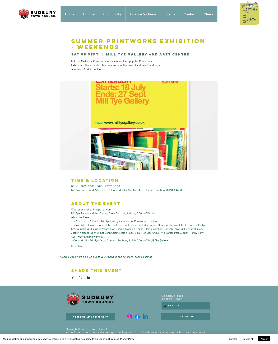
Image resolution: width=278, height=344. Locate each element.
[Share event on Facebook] (72, 277)
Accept (264, 338)
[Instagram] (129, 317)
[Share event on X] (80, 277)
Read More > (78, 246)
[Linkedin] (145, 317)
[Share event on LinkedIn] (88, 277)
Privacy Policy (127, 338)
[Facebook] (137, 317)
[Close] (274, 338)
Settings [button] (233, 338)
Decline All (248, 338)
